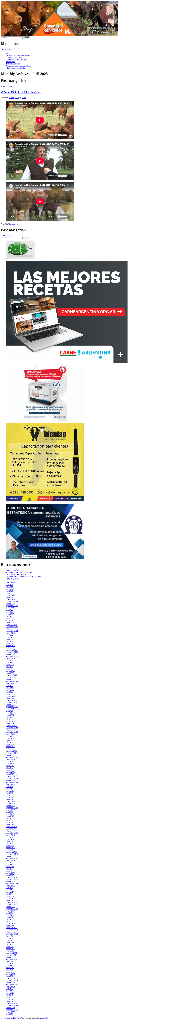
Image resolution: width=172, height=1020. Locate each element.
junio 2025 (10, 612)
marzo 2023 (10, 669)
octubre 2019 (10, 755)
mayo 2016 (10, 841)
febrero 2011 (10, 974)
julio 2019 (9, 761)
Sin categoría (13, 224)
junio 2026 (10, 587)
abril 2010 (9, 995)
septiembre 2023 (12, 656)
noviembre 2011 (12, 955)
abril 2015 (9, 869)
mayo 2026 (10, 589)
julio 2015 (9, 862)
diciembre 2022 (11, 675)
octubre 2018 (10, 780)
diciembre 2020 (11, 726)
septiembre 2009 (12, 1010)
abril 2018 (9, 793)
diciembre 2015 (11, 852)
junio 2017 (10, 814)
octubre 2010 (10, 982)
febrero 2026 (10, 595)
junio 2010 (10, 991)
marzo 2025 (10, 618)
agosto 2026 (10, 583)
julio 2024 (9, 635)
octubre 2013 (10, 907)
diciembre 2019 (11, 751)
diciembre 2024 (11, 625)
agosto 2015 (10, 860)
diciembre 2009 (11, 1003)
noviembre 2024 (12, 627)
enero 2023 (10, 673)
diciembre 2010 (11, 978)
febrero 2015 (10, 873)
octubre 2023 (10, 654)
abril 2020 (9, 742)
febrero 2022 (10, 696)
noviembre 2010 (12, 980)
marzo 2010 (10, 997)
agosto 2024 (10, 633)
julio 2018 (9, 787)
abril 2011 (9, 970)
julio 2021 (9, 711)
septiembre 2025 (12, 606)
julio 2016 (9, 837)
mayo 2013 (10, 917)
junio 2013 (10, 915)
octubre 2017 (10, 806)
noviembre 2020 (12, 728)
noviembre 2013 (12, 905)
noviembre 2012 (12, 930)
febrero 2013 (10, 923)
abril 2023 (9, 667)
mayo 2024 (10, 639)
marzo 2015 (10, 871)
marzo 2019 (10, 770)
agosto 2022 (10, 684)
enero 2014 (10, 900)
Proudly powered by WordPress (12, 1018)
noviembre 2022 (12, 677)
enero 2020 (10, 749)
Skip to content (6, 49)
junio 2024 (10, 637)
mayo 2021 (10, 715)
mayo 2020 (10, 740)
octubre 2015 (10, 856)
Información (10, 62)
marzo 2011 (10, 972)
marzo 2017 (10, 820)
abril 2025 (9, 616)
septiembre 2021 (12, 707)
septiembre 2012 (12, 934)
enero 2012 (10, 951)
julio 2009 (9, 1014)
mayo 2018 (10, 791)
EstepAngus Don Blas (14, 57)
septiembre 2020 (12, 732)
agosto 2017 (10, 810)
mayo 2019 (10, 766)
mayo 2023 (10, 665)
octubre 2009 (10, 1008)
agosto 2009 (10, 1012)
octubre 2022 (10, 679)
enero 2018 (10, 799)
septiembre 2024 (12, 631)
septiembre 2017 (12, 808)
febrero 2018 (10, 797)
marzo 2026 (10, 593)
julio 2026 (9, 585)
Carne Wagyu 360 (12, 570)
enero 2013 (10, 926)
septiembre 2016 (12, 833)
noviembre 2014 (12, 879)
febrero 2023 (10, 671)
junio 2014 (10, 890)
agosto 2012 (10, 936)
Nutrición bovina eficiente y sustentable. (20, 572)
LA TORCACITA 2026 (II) (16, 574)
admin (24, 98)
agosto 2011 (10, 961)
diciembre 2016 (11, 827)
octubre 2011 (10, 957)
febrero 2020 (10, 747)
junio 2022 (10, 688)
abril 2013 (9, 919)
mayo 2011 (10, 968)
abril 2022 (9, 692)
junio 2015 (10, 865)
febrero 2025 (10, 620)
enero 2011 (10, 976)
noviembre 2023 (12, 652)
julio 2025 (9, 610)
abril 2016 (9, 844)
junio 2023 (10, 663)
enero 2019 (10, 774)
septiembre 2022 (12, 681)
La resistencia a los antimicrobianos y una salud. (23, 576)
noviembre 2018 (12, 778)
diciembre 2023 (11, 650)
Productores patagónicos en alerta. (18, 66)
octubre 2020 (10, 730)
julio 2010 (9, 989)
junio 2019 (10, 764)
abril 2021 (9, 717)
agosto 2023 (10, 658)
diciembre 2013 (11, 902)
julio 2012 (9, 938)
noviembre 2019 (12, 753)
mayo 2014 (10, 892)
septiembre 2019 (12, 757)
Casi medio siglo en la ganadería (17, 55)
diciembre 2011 (11, 953)
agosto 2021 (10, 709)
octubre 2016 (10, 831)
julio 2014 (9, 888)
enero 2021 (10, 724)
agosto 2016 (10, 835)
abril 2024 (9, 641)
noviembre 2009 (12, 1006)
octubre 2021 (10, 705)
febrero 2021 (10, 721)
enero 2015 (10, 875)
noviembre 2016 (12, 829)
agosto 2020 (10, 734)
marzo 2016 (10, 846)
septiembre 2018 (12, 782)
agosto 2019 (10, 759)
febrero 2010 (10, 999)
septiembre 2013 (12, 909)
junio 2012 (10, 940)
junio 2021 (10, 713)
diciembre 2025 (11, 599)
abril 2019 (9, 768)
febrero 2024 (10, 646)
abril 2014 (9, 894)
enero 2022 (10, 698)
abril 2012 (9, 945)
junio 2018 (10, 789)
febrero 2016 (10, 848)
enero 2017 (10, 825)
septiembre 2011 (12, 959)
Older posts (6, 86)
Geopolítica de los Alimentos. (16, 60)
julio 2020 (9, 736)
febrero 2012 (10, 949)
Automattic (43, 1018)
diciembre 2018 (11, 776)
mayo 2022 (10, 690)
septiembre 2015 (12, 858)
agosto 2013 (10, 911)
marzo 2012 (10, 947)
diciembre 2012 (11, 928)
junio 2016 (10, 839)
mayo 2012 (10, 942)
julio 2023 (9, 660)
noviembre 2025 (12, 601)
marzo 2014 (10, 896)
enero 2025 (10, 623)
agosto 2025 (10, 608)
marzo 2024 (10, 644)
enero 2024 (10, 648)
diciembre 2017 (11, 801)
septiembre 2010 (12, 985)
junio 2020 (10, 738)
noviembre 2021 (12, 703)
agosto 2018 (10, 785)
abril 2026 (9, 591)
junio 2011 (9, 966)
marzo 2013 (10, 921)
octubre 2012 (10, 932)
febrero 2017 (10, 822)
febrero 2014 (10, 898)
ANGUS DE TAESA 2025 (21, 92)
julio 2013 (9, 913)
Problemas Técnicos (13, 64)
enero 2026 (10, 597)
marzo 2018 (10, 795)
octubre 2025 (10, 604)
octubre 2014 (10, 881)
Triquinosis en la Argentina (16, 68)
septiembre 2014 (12, 883)
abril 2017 (9, 818)
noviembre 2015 (12, 854)
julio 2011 (9, 963)
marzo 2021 (10, 719)
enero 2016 (10, 850)
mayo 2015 (10, 867)
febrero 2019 (10, 772)
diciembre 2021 (11, 700)
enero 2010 (10, 1001)
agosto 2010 (10, 987)
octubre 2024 (10, 629)
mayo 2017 (10, 816)
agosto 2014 (10, 886)
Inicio (8, 53)
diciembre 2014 (11, 877)
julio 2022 (9, 686)
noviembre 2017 (12, 804)
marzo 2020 (10, 745)
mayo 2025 (10, 614)
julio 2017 (9, 812)
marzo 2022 (10, 694)
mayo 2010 (10, 993)
